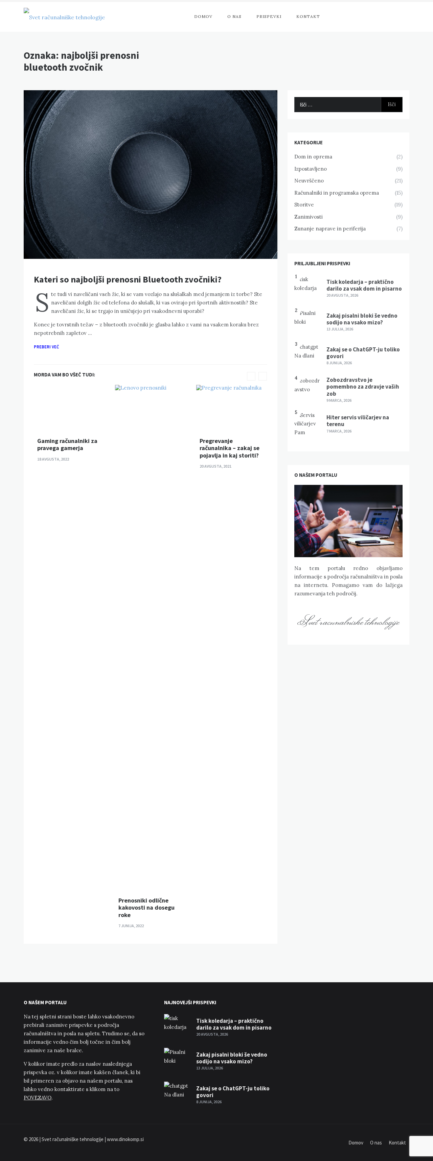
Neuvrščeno (309, 180)
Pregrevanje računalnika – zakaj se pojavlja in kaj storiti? (229, 448)
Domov (203, 16)
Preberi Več (47, 347)
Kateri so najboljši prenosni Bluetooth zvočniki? (128, 279)
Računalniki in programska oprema (336, 193)
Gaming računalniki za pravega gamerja (67, 444)
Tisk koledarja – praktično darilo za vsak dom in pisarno (364, 285)
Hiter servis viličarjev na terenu (357, 421)
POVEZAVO (37, 1097)
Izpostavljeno (310, 169)
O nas (234, 16)
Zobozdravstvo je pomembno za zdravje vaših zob (362, 386)
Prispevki (268, 16)
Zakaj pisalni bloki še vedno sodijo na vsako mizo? (361, 319)
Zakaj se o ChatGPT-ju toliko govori (363, 353)
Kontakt (308, 16)
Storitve (304, 204)
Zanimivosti (308, 217)
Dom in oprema (313, 156)
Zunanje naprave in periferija (330, 228)
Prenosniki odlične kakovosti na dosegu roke (146, 907)
